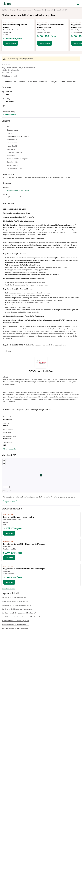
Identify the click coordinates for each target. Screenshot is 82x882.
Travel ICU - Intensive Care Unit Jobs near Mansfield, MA (21, 617)
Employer (53, 82)
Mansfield (50, 10)
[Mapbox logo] (6, 491)
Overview (8, 82)
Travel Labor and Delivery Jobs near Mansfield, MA (19, 613)
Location (62, 82)
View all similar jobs (8, 589)
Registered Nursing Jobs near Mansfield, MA (17, 605)
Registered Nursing (8, 10)
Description (43, 82)
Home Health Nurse (24, 10)
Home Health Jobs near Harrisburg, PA (15, 629)
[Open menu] (2, 82)
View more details (9, 449)
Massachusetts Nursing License (18, 190)
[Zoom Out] (4, 463)
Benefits (22, 82)
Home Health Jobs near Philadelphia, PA (15, 621)
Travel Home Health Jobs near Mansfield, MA (17, 609)
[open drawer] (78, 3)
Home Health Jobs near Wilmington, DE (15, 625)
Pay (15, 82)
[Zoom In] (4, 460)
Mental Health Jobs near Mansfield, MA (15, 601)
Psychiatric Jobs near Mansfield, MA (14, 598)
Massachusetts (39, 10)
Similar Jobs (71, 82)
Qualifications (32, 82)
